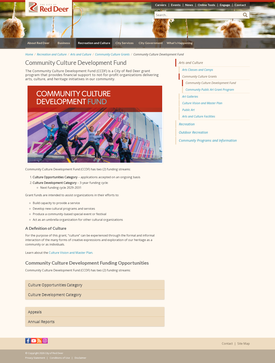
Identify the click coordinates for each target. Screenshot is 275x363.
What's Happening (179, 43)
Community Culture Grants (112, 54)
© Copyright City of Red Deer (44, 353)
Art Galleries (190, 96)
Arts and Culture (80, 54)
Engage (225, 5)
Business (64, 43)
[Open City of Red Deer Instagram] (45, 342)
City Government (151, 43)
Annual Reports (41, 321)
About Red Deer (38, 43)
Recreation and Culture (52, 54)
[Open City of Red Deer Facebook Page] (28, 342)
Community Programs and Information (208, 140)
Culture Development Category (54, 294)
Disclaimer (80, 357)
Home (29, 54)
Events (176, 5)
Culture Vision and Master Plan (70, 253)
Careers (160, 5)
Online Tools (206, 5)
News (189, 5)
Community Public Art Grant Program (210, 90)
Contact (227, 344)
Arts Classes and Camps (197, 70)
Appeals (35, 311)
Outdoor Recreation (193, 132)
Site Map (243, 344)
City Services (124, 43)
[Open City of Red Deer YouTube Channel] (33, 342)
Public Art (188, 110)
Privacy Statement (35, 357)
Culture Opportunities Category (55, 284)
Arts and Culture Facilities (198, 116)
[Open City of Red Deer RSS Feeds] (39, 342)
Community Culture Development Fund (211, 83)
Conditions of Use (60, 357)
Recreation (187, 124)
